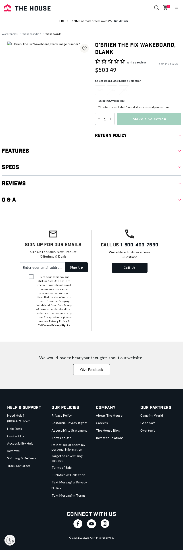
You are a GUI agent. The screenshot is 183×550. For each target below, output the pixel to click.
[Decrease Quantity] (98, 119)
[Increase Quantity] (111, 119)
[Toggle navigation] (176, 7)
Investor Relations (110, 438)
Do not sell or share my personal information (68, 447)
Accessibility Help (20, 443)
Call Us (129, 267)
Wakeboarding (32, 33)
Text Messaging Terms (68, 495)
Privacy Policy (62, 415)
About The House (109, 415)
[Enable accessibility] (9, 540)
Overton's (147, 430)
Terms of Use (61, 438)
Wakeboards (54, 33)
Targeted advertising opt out (67, 458)
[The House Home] (27, 8)
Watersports (10, 33)
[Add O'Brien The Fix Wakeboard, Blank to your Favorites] (84, 48)
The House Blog (108, 430)
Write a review (136, 62)
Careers (102, 423)
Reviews (13, 451)
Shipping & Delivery (21, 458)
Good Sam (147, 423)
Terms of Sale (62, 467)
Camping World (151, 415)
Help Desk (14, 428)
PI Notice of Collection (68, 475)
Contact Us (15, 436)
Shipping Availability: (111, 100)
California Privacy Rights (70, 423)
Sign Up (76, 267)
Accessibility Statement (69, 430)
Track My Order (18, 466)
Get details (121, 21)
